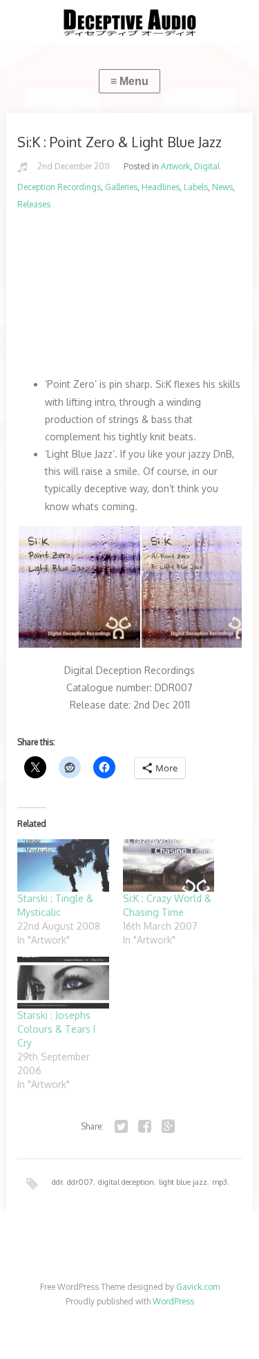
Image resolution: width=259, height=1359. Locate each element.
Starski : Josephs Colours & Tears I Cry (56, 1029)
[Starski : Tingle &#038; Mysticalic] (62, 865)
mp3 (219, 1182)
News (222, 187)
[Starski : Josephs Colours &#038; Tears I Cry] (62, 983)
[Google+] (168, 1126)
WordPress (173, 1301)
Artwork (175, 166)
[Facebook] (145, 1126)
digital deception (126, 1182)
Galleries (121, 187)
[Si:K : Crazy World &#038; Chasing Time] (168, 865)
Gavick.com (198, 1287)
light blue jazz (183, 1182)
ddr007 (80, 1182)
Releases (33, 204)
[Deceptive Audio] (129, 22)
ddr (57, 1182)
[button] (78, 587)
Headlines (161, 187)
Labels (196, 187)
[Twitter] (121, 1126)
